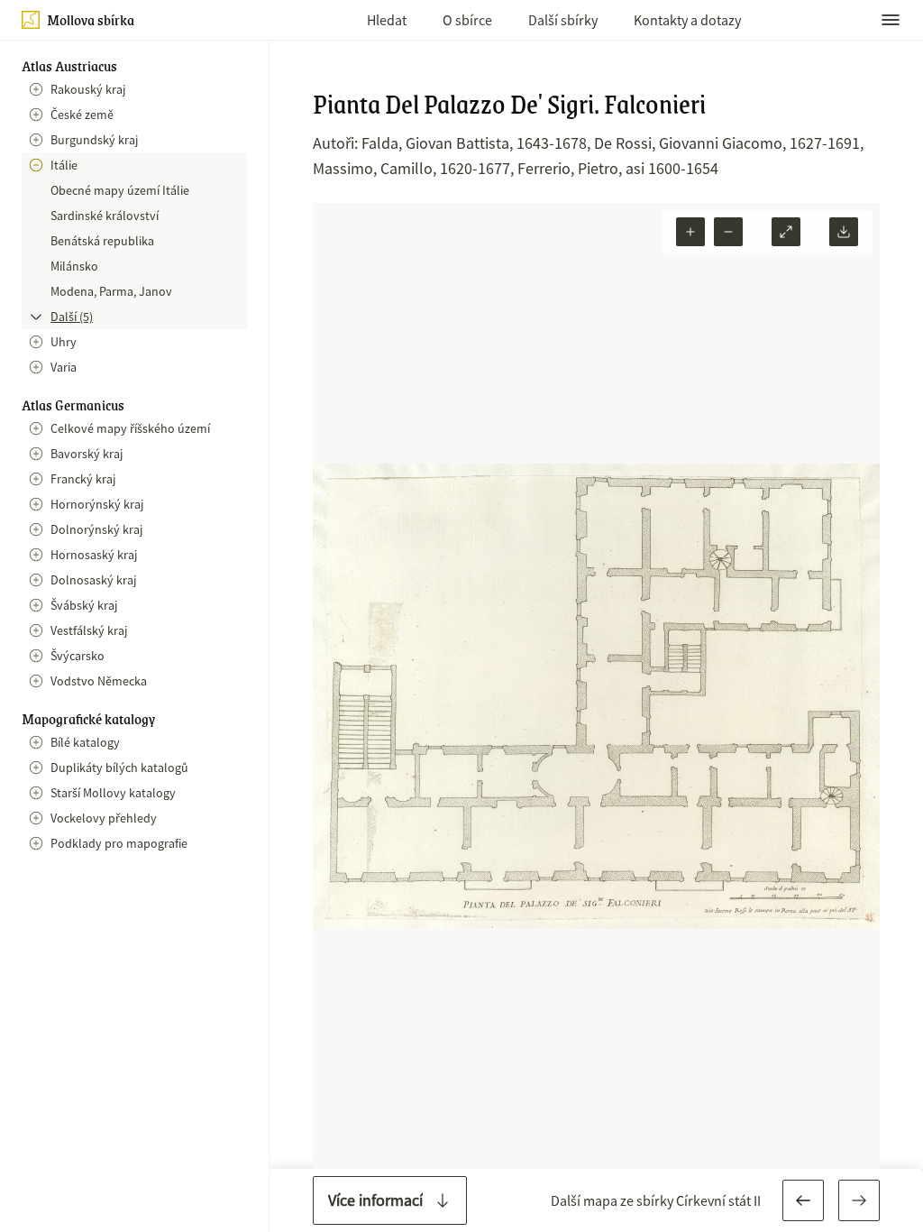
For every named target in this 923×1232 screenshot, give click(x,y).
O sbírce (467, 20)
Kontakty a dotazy (687, 20)
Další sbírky (563, 20)
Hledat (387, 20)
